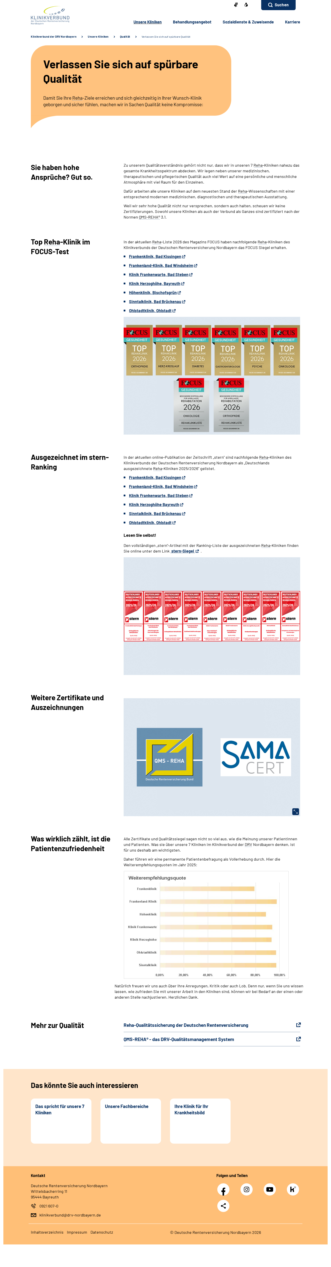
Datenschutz (102, 1232)
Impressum (77, 1232)
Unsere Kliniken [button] (148, 21)
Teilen (223, 1206)
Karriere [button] (292, 21)
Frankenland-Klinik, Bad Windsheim (161, 265)
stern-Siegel (182, 550)
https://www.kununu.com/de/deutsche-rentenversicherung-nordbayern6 (294, 1190)
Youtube (270, 1187)
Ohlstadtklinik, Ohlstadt (150, 310)
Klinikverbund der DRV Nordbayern (54, 36)
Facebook (224, 1187)
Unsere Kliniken (98, 36)
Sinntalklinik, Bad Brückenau (155, 301)
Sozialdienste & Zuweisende (248, 21)
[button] (278, 5)
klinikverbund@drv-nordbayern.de (70, 1214)
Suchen (282, 4)
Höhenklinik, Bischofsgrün (153, 292)
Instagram (247, 1187)
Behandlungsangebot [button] (192, 21)
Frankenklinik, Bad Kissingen (155, 256)
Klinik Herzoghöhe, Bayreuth (154, 283)
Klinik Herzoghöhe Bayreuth (154, 504)
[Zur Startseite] (61, 15)
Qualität (125, 36)
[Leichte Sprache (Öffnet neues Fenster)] (246, 5)
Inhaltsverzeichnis (47, 1232)
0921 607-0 (48, 1205)
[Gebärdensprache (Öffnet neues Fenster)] (236, 5)
